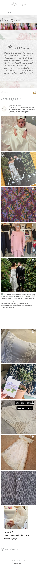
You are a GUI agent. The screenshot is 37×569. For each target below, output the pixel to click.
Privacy (9, 562)
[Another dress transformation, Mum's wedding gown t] (18, 417)
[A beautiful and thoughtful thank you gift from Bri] (18, 381)
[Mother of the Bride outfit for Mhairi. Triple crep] (18, 240)
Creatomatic (19, 563)
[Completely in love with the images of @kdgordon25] (18, 346)
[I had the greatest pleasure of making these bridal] (18, 275)
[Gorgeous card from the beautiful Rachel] (18, 169)
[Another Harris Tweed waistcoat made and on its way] (18, 488)
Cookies (16, 562)
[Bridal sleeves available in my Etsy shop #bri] (18, 523)
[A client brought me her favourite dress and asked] (18, 204)
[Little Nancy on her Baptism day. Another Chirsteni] (18, 133)
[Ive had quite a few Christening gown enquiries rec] (18, 452)
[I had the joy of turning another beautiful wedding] (18, 310)
